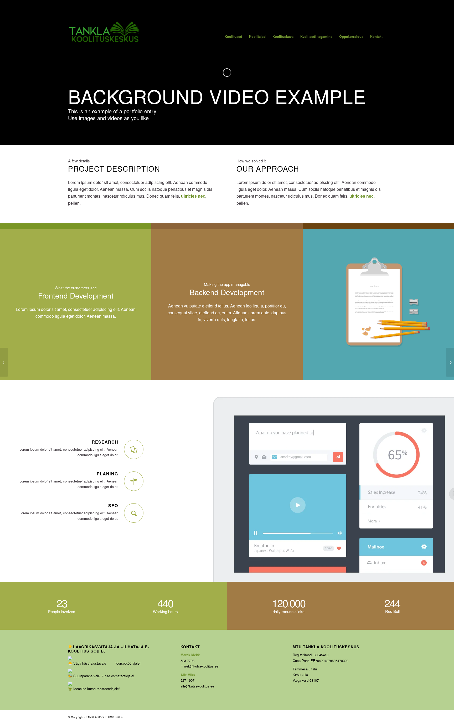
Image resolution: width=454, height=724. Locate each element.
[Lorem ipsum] (4, 362)
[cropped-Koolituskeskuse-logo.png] (104, 36)
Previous (314, 304)
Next (442, 304)
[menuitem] (233, 36)
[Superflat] (450, 362)
